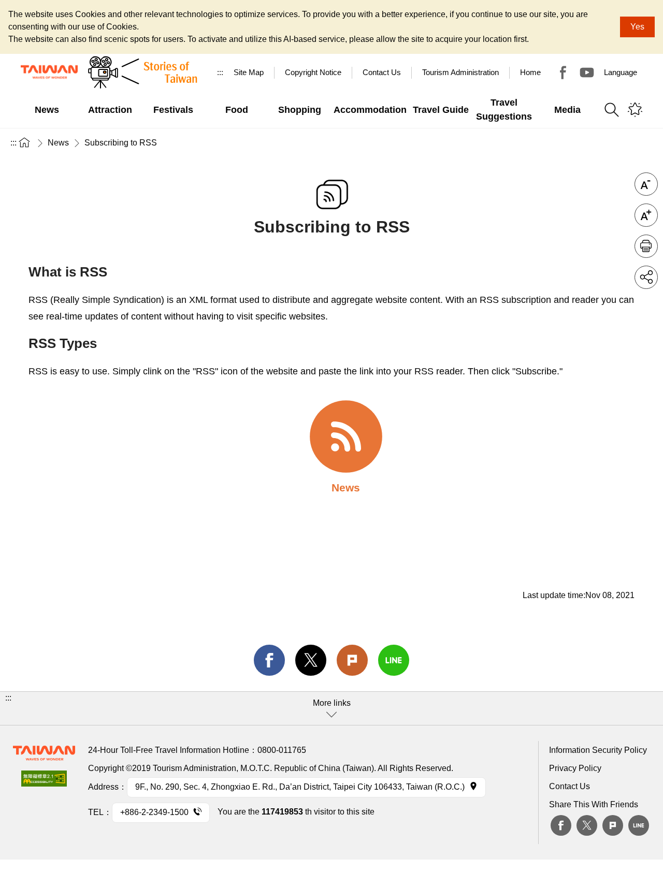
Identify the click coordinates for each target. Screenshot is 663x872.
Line (638, 825)
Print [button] (646, 246)
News (58, 142)
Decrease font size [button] (646, 184)
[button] (331, 708)
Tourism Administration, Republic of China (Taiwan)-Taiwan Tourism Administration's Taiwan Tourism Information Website (49, 72)
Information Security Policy (598, 750)
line (393, 660)
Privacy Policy (575, 768)
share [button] (646, 277)
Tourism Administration (460, 72)
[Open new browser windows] (44, 781)
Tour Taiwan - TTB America (563, 72)
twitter (310, 660)
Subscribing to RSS (120, 142)
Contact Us (569, 786)
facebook (269, 660)
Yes (637, 26)
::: (220, 72)
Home (530, 72)
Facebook (561, 825)
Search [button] (611, 109)
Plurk (352, 660)
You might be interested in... (635, 109)
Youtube (587, 72)
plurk (612, 825)
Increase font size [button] (646, 215)
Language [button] (620, 72)
